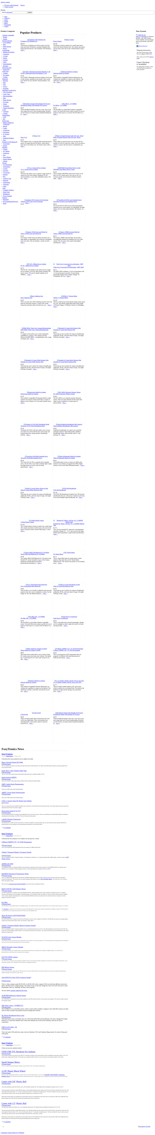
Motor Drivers (7, 46)
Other (4, 186)
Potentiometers (7, 64)
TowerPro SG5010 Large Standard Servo (65, 201)
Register (144, 36)
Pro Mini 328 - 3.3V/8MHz (28, 618)
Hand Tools (6, 192)
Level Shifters (7, 42)
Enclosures (6, 132)
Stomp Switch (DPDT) (9, 777)
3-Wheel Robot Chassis (27, 522)
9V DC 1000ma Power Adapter (30, 265)
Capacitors (6, 54)
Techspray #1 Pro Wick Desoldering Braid (33, 426)
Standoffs (5, 88)
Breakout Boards (7, 41)
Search (4, 12)
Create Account (8, 7)
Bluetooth (6, 199)
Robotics (4, 147)
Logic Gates (6, 94)
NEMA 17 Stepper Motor (60, 297)
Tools (3, 188)
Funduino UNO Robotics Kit (29, 41)
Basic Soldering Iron (26, 297)
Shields (5, 39)
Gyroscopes (6, 172)
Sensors (4, 163)
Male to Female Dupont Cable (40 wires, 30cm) (66, 137)
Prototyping (5, 121)
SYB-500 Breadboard (59, 490)
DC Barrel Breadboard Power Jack (13, 1015)
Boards (5, 37)
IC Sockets (6, 134)
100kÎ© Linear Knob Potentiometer (13, 792)
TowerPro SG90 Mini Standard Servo (31, 458)
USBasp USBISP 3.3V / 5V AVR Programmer (66, 650)
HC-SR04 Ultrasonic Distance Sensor (64, 394)
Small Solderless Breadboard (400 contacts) (65, 426)
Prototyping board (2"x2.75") (11, 811)
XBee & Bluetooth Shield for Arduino (64, 458)
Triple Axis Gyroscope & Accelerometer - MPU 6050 (68, 267)
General (5, 60)
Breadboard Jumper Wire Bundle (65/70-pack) (34, 105)
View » (23, 50)
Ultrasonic (6, 184)
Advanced (9, 12)
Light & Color (7, 178)
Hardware (5, 79)
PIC (4, 119)
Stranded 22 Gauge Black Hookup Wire (64, 362)
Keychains (6, 75)
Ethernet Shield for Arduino (61, 73)
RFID (4, 203)
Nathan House (9, 756)
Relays (5, 48)
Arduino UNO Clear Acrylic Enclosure (32, 201)
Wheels (5, 161)
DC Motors (6, 151)
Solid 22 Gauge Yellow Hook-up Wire (31, 490)
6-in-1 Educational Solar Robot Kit (30, 586)
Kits (4, 155)
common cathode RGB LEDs (18, 990)
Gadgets (5, 73)
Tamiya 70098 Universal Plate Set (63, 233)
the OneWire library (46, 879)
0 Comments (7, 827)
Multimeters (6, 194)
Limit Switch (24, 714)
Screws (5, 86)
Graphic (5, 113)
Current (5, 168)
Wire (4, 140)
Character (6, 111)
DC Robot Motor (58, 554)
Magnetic (5, 180)
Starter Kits (6, 69)
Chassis (5, 149)
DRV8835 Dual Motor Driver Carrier (64, 169)
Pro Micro (5, 909)
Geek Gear (5, 71)
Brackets (5, 80)
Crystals (5, 56)
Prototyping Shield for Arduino (29, 394)
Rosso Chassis (57, 41)
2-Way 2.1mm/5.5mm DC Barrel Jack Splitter (17, 801)
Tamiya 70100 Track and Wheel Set (31, 233)
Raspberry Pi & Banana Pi (9, 142)
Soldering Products (8, 138)
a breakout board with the (15, 884)
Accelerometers (7, 164)
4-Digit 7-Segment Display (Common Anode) (16, 852)
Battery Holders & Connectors (8, 123)
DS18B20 (23, 884)
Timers (5, 104)
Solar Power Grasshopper (60, 618)
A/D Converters (7, 92)
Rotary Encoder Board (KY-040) (12, 762)
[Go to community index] (3, 10)
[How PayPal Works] (144, 1126)
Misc (4, 44)
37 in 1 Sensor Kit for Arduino (29, 169)
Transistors (6, 106)
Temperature (6, 182)
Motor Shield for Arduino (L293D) (30, 650)
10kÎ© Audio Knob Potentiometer (13, 784)
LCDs (4, 110)
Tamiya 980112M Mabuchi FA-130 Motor (33, 554)
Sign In (22, 5)
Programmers (6, 115)
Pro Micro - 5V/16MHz (60, 105)
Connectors (6, 130)
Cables (5, 128)
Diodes (5, 58)
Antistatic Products (8, 190)
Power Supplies (7, 196)
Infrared (5, 174)
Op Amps (6, 102)
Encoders (5, 170)
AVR (4, 117)
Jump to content (5, 2)
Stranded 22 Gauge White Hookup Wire (32, 362)
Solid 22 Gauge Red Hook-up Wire (63, 586)
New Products (7, 754)
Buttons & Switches (8, 52)
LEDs (4, 62)
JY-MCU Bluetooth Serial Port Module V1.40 (34, 73)
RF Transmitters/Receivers (10, 201)
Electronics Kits (6, 68)
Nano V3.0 (24, 137)
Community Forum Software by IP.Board (12, 1132)
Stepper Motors (7, 159)
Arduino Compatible (8, 35)
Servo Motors (7, 157)
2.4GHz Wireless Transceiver (11, 819)
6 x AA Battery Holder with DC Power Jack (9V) (67, 682)
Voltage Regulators (8, 108)
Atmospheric (6, 166)
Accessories (6, 143)
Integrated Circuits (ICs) (9, 90)
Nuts (4, 84)
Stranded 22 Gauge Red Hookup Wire (64, 330)
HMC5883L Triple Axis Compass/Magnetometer (34, 330)
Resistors (5, 66)
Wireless (4, 198)
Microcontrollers (7, 96)
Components (6, 50)
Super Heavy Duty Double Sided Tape (14, 771)
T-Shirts (5, 77)
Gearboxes (6, 153)
